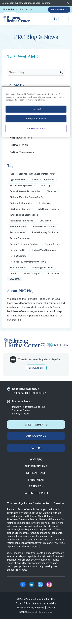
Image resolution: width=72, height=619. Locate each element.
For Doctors (25, 9)
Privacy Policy (23, 603)
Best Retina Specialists (22, 185)
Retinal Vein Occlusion (44, 250)
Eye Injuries (45, 203)
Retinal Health (19, 145)
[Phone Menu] (55, 19)
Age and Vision (17, 179)
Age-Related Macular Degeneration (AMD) (32, 174)
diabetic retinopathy (18, 533)
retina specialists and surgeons (24, 523)
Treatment (36, 479)
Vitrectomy (53, 273)
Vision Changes (32, 273)
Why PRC (36, 459)
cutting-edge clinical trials (21, 566)
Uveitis (13, 273)
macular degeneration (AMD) (45, 529)
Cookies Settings (36, 128)
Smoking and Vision (42, 267)
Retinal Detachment (20, 238)
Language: (36, 368)
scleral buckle (14, 556)
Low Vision (45, 220)
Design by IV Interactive (41, 612)
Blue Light (46, 185)
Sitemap (36, 603)
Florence (55, 519)
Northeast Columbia (18, 519)
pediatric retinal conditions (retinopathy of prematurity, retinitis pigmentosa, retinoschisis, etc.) (36, 543)
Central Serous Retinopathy (25, 191)
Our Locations (36, 436)
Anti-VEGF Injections (43, 179)
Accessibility (49, 603)
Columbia (32, 516)
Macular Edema (18, 226)
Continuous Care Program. (36, 3)
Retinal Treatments (22, 152)
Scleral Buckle (18, 267)
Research (36, 486)
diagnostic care (19, 526)
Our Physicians (36, 466)
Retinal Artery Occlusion (45, 232)
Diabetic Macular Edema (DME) (26, 197)
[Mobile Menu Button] (65, 19)
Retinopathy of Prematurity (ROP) (28, 261)
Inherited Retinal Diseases (24, 215)
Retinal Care (36, 473)
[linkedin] (31, 584)
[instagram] (49, 584)
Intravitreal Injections (21, 220)
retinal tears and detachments (46, 533)
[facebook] (23, 584)
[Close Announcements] (68, 3)
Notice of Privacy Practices (30, 607)
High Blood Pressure (48, 209)
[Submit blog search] (61, 72)
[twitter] (40, 584)
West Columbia (46, 516)
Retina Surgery (18, 256)
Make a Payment (35, 424)
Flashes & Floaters (20, 209)
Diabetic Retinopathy (21, 203)
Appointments (59, 10)
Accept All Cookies (36, 119)
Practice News (17, 232)
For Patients (10, 9)
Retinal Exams (52, 244)
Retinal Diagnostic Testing (24, 244)
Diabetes (51, 191)
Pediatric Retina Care (44, 226)
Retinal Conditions (21, 137)
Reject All (36, 109)
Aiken (42, 519)
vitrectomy (57, 553)
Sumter (34, 519)
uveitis (24, 539)
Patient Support (36, 493)
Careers (36, 448)
